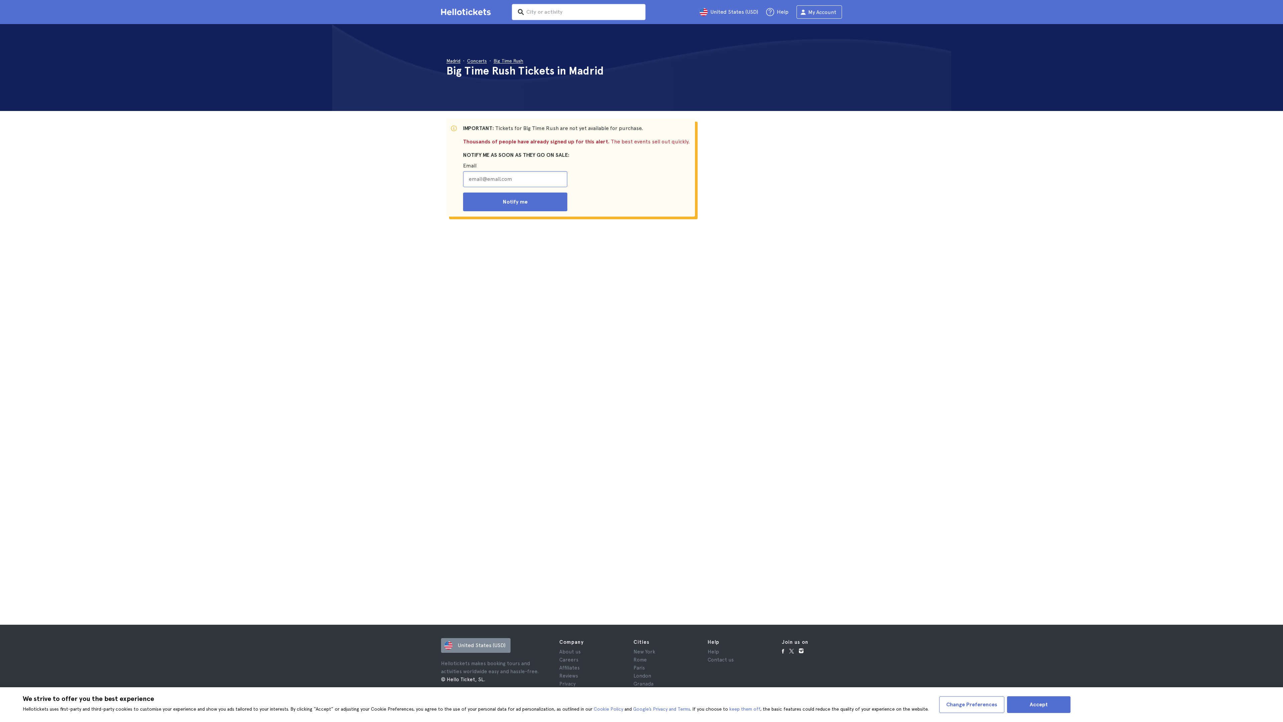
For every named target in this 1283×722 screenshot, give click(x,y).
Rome (640, 660)
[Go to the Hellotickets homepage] (467, 12)
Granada (643, 684)
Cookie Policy (608, 709)
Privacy (567, 684)
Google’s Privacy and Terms (661, 709)
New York (644, 652)
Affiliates (569, 668)
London (642, 676)
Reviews (568, 676)
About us (570, 652)
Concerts (477, 61)
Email (469, 165)
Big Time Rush (508, 61)
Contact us (721, 660)
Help (713, 652)
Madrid (453, 61)
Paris (639, 668)
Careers (568, 660)
